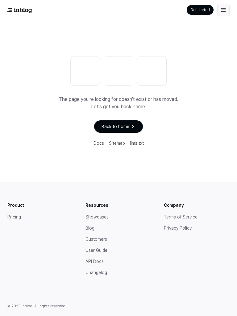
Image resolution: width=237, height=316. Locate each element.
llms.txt (137, 143)
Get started (200, 10)
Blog (89, 228)
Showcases (97, 216)
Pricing (14, 216)
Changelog (96, 272)
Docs (99, 143)
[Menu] (223, 10)
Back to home (115, 126)
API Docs (94, 261)
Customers (96, 239)
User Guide (96, 250)
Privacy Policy (178, 228)
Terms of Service (181, 216)
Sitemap (117, 143)
